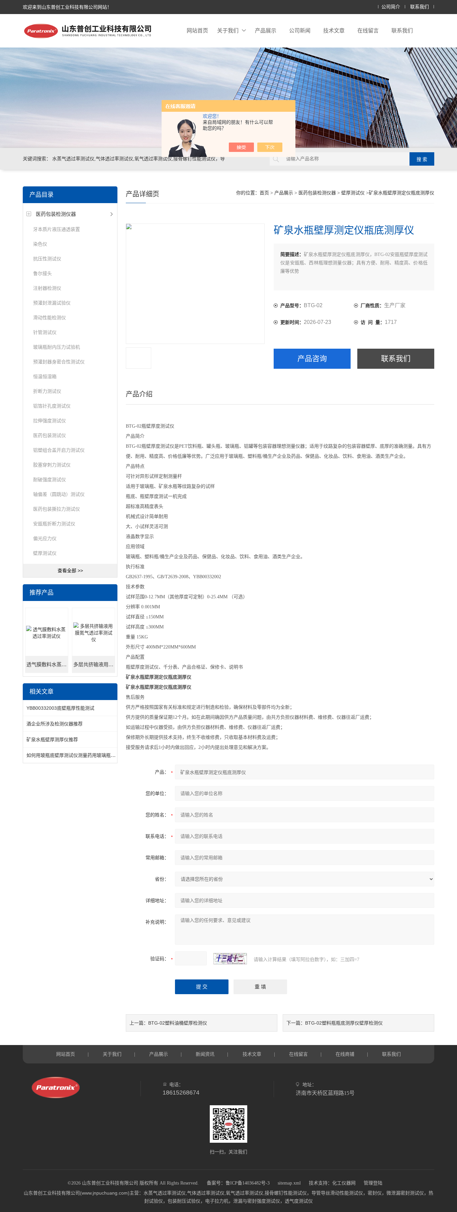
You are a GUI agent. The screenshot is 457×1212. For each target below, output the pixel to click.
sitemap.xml (289, 1183)
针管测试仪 (45, 332)
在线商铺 (345, 1054)
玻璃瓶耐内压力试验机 (56, 347)
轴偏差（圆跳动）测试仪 (59, 494)
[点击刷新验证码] (230, 958)
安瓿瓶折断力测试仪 (54, 523)
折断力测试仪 (47, 391)
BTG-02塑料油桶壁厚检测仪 (177, 1023)
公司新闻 (299, 30)
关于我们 (228, 30)
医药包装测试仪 (49, 435)
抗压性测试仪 (47, 258)
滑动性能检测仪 (49, 317)
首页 (264, 192)
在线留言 (368, 30)
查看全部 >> (70, 570)
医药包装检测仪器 (56, 214)
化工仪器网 (344, 1183)
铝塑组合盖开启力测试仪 (59, 450)
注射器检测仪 (47, 288)
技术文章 (334, 30)
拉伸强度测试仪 (49, 420)
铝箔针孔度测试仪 (52, 406)
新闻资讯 (205, 1054)
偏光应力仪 (45, 538)
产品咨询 (312, 358)
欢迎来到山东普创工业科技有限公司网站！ (67, 7)
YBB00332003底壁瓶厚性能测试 (60, 708)
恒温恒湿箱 (45, 376)
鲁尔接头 (42, 273)
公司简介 (390, 7)
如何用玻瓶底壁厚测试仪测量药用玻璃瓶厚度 (73, 755)
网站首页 (197, 30)
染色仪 (40, 244)
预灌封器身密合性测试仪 (59, 361)
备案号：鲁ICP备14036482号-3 (238, 1183)
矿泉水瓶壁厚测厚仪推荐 (52, 739)
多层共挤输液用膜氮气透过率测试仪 (94, 664)
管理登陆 (373, 1183)
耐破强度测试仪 (49, 479)
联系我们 (419, 7)
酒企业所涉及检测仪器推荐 (54, 723)
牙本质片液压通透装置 (56, 229)
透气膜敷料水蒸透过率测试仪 (47, 664)
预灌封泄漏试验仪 (52, 303)
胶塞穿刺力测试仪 (52, 464)
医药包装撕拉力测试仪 (56, 509)
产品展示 (265, 30)
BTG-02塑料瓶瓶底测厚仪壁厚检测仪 (344, 1023)
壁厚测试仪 (45, 553)
